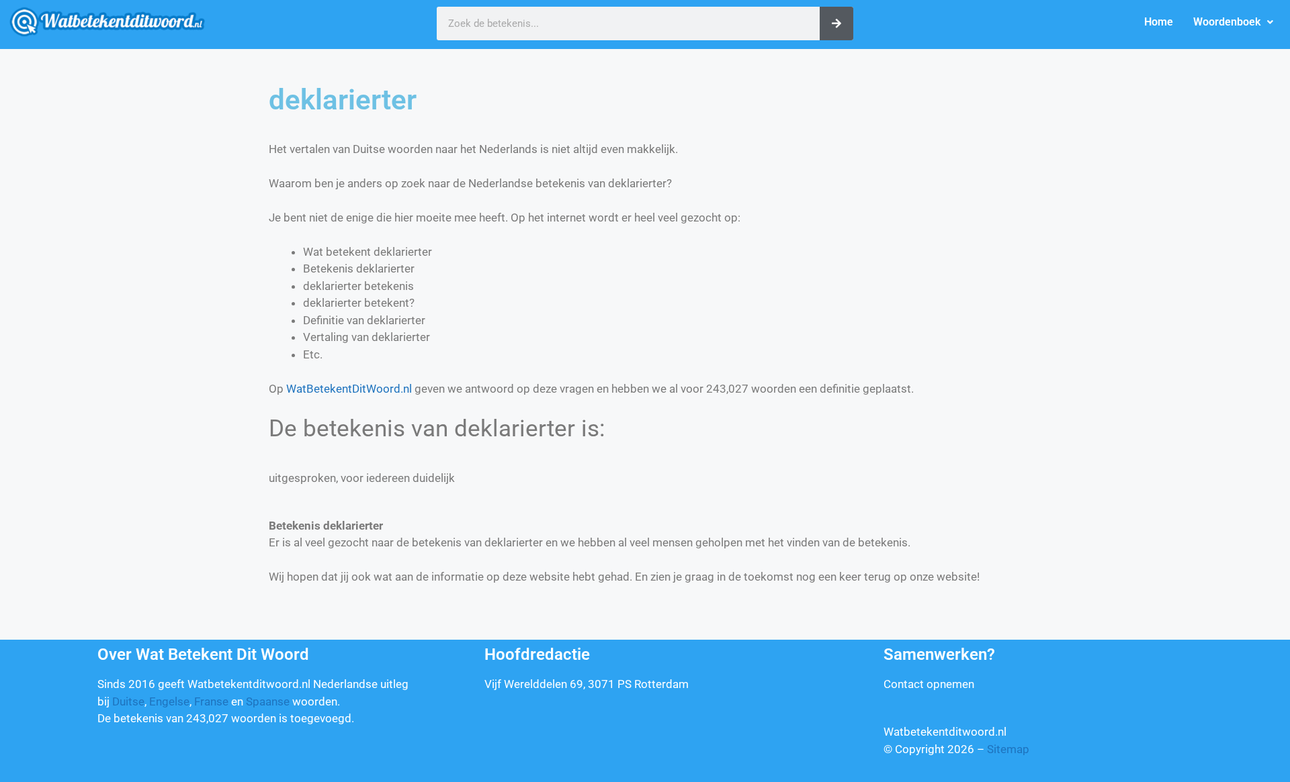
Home (1158, 21)
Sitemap (1008, 749)
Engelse (169, 701)
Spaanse (268, 701)
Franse (211, 701)
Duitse (128, 701)
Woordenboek (1226, 21)
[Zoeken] (836, 23)
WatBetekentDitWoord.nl (349, 388)
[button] (1233, 22)
